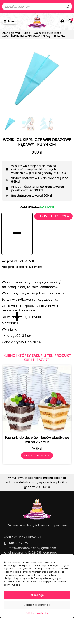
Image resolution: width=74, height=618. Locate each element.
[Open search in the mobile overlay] (37, 6)
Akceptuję (37, 595)
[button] (10, 21)
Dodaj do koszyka (53, 216)
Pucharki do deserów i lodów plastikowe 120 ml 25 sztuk (37, 439)
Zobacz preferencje (37, 605)
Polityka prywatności (37, 613)
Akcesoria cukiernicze (29, 267)
